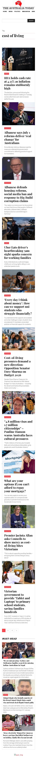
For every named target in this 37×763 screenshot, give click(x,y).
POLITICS (7, 128)
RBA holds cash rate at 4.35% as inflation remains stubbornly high (17, 83)
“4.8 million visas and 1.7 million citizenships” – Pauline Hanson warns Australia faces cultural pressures (18, 430)
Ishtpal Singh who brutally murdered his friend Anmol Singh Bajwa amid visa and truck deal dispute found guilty (18, 700)
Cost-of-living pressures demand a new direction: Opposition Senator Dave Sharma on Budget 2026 (17, 366)
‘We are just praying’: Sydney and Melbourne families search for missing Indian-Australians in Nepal (18, 663)
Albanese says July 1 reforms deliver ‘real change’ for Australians (17, 138)
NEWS (6, 73)
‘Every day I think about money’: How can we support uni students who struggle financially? (18, 306)
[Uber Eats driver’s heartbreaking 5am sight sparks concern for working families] (18, 228)
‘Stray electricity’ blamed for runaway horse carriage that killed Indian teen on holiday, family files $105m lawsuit (18, 735)
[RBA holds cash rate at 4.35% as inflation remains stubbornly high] (18, 59)
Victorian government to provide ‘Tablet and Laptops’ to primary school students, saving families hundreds (17, 601)
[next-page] (16, 630)
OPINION (7, 295)
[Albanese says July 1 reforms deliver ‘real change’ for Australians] (18, 113)
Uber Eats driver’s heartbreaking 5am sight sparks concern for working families (18, 252)
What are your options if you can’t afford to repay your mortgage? (16, 486)
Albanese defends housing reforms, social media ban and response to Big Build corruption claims (18, 194)
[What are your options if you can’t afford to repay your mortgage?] (18, 461)
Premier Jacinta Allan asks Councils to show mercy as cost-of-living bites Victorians (18, 542)
